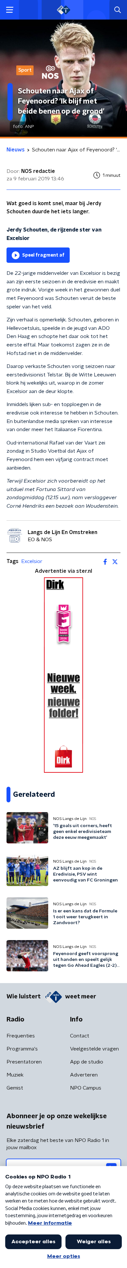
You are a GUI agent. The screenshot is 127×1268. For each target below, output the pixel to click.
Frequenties (21, 1035)
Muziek (15, 1075)
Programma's (22, 1048)
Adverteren (84, 1075)
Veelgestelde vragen (94, 1048)
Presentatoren (24, 1061)
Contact (79, 1035)
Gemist (15, 1088)
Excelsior (31, 561)
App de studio (86, 1061)
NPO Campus (85, 1088)
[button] (9, 10)
